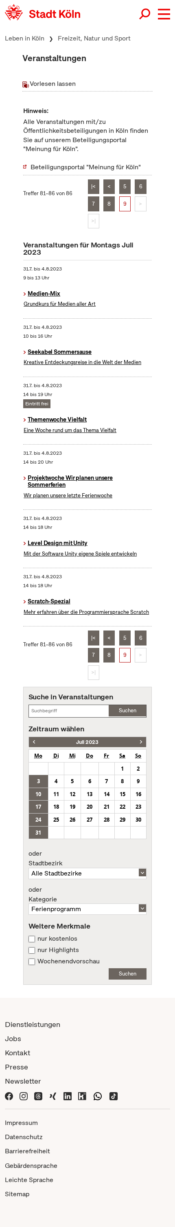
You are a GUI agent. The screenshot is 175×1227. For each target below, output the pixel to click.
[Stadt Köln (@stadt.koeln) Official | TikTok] (113, 1095)
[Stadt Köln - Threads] (38, 1095)
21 (106, 806)
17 (38, 806)
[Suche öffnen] (145, 14)
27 (89, 819)
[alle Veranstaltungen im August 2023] (141, 742)
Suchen (127, 710)
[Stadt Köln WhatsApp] (98, 1095)
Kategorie (42, 894)
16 (138, 794)
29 (122, 819)
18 (56, 806)
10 (38, 794)
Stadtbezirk (45, 858)
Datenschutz (24, 1137)
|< (93, 186)
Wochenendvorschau (68, 961)
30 (138, 819)
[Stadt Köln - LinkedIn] (67, 1095)
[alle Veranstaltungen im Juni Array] (34, 742)
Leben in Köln (24, 38)
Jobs (13, 1038)
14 (106, 794)
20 (89, 806)
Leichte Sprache (29, 1180)
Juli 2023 (87, 742)
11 (56, 794)
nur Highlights (58, 950)
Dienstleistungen (32, 1024)
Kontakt (17, 1052)
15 (122, 794)
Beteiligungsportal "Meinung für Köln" (86, 167)
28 (106, 819)
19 (72, 806)
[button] (164, 14)
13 (89, 794)
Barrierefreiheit (27, 1151)
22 (122, 806)
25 (56, 819)
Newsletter (23, 1081)
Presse (16, 1066)
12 (72, 794)
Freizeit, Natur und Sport (94, 38)
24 (38, 819)
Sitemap (17, 1194)
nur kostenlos (57, 938)
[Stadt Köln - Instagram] (24, 1095)
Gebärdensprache (31, 1165)
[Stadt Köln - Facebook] (9, 1095)
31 (38, 832)
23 (138, 806)
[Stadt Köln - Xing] (53, 1095)
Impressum (21, 1122)
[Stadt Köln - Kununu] (82, 1095)
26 (72, 819)
